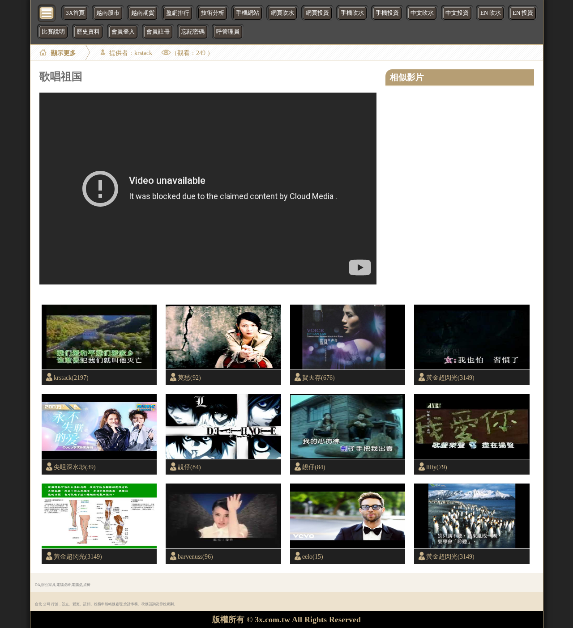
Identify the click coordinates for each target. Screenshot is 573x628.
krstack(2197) (71, 377)
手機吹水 (352, 13)
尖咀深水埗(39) (75, 467)
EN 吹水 (490, 13)
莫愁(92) (189, 377)
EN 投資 (523, 13)
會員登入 (123, 32)
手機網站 (247, 13)
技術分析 (212, 13)
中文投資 (457, 13)
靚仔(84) (189, 467)
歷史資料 (88, 32)
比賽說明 (53, 32)
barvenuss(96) (195, 556)
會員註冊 (158, 32)
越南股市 (108, 13)
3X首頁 (75, 13)
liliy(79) (436, 467)
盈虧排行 (177, 13)
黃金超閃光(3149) (450, 377)
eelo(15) (312, 556)
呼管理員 (227, 32)
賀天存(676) (318, 377)
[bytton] (47, 12)
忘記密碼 (193, 32)
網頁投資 (317, 13)
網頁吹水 (282, 13)
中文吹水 (422, 13)
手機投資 (387, 13)
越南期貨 (142, 13)
